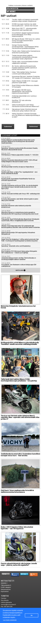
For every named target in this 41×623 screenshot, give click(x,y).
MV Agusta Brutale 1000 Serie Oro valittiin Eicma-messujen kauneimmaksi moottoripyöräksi (26, 40)
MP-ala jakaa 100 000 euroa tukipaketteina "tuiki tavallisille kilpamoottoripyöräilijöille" (22, 91)
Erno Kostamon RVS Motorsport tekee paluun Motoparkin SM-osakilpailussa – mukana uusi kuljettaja (19, 251)
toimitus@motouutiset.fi (8, 604)
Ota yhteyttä (4, 600)
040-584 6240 (8, 606)
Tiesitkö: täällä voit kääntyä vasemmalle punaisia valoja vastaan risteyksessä (25, 20)
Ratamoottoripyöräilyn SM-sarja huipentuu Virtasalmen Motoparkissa (18, 232)
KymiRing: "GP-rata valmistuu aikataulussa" (21, 101)
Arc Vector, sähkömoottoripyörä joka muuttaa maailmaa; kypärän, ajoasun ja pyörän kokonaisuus (24, 67)
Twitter (24, 574)
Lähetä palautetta (6, 602)
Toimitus (5, 596)
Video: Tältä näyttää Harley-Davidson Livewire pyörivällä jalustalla (24, 73)
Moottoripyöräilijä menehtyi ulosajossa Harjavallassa (17, 166)
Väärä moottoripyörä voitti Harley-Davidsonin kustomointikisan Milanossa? (25, 105)
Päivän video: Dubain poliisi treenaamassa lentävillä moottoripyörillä (26, 52)
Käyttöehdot (5, 591)
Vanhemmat (33, 126)
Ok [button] (32, 615)
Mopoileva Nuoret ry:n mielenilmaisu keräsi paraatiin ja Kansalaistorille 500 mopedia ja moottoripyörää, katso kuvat (19, 212)
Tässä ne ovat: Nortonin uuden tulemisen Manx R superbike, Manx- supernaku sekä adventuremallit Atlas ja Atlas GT (20, 417)
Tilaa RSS (33, 575)
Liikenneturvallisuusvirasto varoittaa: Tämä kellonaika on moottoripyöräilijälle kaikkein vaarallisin (18, 258)
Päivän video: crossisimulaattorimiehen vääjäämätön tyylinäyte (25, 62)
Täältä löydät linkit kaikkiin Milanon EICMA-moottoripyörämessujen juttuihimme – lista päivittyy (19, 380)
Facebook (14, 575)
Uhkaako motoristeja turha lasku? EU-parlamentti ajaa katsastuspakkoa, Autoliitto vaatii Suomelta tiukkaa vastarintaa (20, 226)
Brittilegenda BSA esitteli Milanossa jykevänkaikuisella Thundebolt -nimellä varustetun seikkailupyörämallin (20, 343)
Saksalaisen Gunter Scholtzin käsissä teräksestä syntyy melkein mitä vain (24, 110)
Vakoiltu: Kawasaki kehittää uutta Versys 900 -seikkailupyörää (20, 193)
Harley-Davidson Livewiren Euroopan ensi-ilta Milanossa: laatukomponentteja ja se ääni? (26, 115)
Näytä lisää (20, 270)
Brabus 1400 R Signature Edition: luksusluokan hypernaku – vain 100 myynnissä (17, 528)
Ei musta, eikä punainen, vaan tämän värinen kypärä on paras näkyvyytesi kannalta (19, 199)
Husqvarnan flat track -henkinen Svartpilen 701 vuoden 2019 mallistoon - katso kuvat (26, 77)
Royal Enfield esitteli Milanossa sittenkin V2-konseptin (25, 86)
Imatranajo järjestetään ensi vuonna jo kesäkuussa (24, 97)
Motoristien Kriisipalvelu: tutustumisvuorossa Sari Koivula (18, 307)
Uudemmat (8, 126)
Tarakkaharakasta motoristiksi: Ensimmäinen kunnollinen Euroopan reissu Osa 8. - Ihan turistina (20, 455)
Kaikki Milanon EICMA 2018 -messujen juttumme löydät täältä (25, 82)
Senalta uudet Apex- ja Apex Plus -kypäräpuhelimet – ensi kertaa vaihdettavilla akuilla (19, 172)
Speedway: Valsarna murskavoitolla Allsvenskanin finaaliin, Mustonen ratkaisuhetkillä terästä (19, 148)
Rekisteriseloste (6, 589)
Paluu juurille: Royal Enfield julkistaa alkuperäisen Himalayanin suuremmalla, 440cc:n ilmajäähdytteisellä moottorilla (20, 219)
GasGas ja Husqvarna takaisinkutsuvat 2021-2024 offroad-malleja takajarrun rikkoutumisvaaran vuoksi (19, 160)
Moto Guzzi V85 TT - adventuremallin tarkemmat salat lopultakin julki (24, 29)
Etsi (5, 574)
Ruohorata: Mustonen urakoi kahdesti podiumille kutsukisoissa (16, 205)
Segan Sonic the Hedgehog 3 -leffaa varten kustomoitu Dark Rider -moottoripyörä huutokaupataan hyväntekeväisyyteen (20, 239)
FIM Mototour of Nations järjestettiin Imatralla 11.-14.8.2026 (19, 154)
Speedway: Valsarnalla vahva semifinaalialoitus (16, 245)
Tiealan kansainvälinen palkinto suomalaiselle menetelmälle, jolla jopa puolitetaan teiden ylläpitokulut (24, 57)
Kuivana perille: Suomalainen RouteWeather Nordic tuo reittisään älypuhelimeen (18, 178)
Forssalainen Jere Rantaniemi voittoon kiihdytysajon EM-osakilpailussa (19, 264)
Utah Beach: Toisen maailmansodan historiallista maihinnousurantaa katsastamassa (17, 491)
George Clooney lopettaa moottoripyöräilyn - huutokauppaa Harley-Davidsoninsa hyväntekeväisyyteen (25, 46)
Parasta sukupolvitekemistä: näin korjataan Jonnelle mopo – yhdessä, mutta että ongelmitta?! (19, 564)
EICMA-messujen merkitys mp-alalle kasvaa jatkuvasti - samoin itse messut (25, 25)
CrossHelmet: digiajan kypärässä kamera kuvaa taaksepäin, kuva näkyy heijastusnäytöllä (25, 34)
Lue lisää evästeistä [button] (9, 620)
